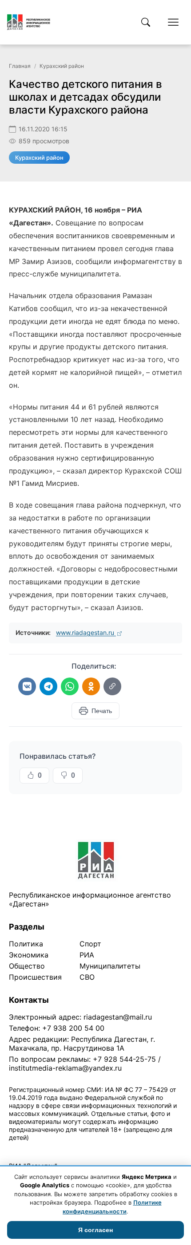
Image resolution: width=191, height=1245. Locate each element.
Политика (26, 943)
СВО (87, 977)
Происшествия (35, 977)
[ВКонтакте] (27, 686)
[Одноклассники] (91, 686)
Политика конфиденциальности (50, 1149)
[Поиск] (145, 22)
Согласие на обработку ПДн (136, 1149)
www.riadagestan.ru (86, 632)
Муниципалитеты (110, 965)
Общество (27, 965)
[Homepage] (28, 22)
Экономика (28, 954)
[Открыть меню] (173, 22)
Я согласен (95, 1229)
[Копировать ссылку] (112, 686)
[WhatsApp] (70, 686)
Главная (20, 66)
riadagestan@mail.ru (118, 1017)
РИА (87, 954)
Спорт (90, 943)
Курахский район (62, 66)
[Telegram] (48, 686)
